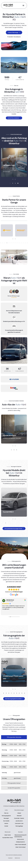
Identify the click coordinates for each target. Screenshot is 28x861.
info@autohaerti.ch (20, 842)
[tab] (14, 737)
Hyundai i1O (6, 512)
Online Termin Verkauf (20, 847)
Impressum (10, 858)
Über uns (6, 813)
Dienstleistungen (19, 810)
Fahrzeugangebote (6, 815)
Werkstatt (19, 815)
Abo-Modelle (6, 821)
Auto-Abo (6, 435)
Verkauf (5, 165)
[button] (23, 5)
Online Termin (7, 835)
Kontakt (6, 826)
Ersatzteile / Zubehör (19, 818)
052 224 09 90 (20, 839)
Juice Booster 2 (19, 821)
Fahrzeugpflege (19, 826)
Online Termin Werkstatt (20, 844)
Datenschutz (17, 858)
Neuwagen (6, 818)
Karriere (6, 823)
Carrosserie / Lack (19, 823)
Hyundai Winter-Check (7, 837)
